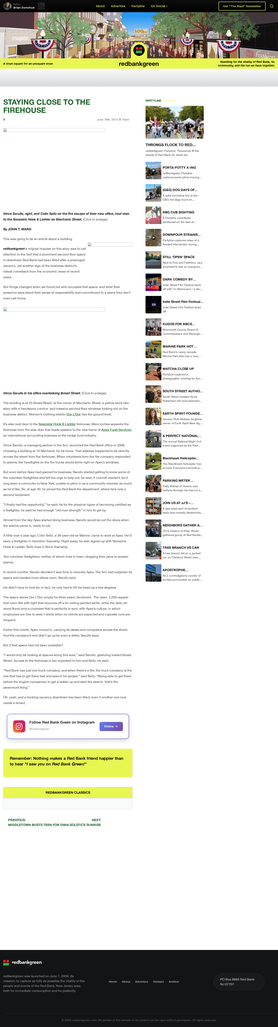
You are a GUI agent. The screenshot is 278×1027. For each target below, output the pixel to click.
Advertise (118, 6)
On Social (158, 6)
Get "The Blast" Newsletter (242, 6)
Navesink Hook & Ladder (57, 424)
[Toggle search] (272, 6)
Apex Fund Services (116, 429)
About (100, 6)
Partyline (138, 6)
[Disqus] (67, 888)
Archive (174, 981)
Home (113, 981)
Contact (158, 981)
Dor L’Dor (74, 414)
